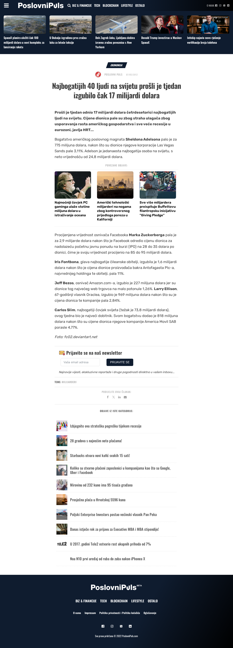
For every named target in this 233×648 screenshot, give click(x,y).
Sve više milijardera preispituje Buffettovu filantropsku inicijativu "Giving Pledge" (158, 208)
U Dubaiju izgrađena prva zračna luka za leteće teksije (68, 40)
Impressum (90, 613)
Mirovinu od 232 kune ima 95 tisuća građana (101, 485)
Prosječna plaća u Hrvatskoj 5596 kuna (97, 499)
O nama (210, 5)
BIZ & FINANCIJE (82, 5)
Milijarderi (69, 382)
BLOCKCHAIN (111, 5)
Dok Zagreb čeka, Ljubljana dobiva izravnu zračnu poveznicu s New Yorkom (115, 42)
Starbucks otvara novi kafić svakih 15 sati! (100, 455)
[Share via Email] (125, 398)
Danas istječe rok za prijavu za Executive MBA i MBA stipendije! (114, 529)
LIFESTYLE (127, 5)
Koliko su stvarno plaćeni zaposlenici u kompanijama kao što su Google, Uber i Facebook (120, 470)
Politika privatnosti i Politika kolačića (119, 613)
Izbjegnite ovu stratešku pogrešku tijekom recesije (105, 426)
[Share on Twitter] (113, 398)
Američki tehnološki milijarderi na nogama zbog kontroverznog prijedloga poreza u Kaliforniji (114, 211)
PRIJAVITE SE (120, 362)
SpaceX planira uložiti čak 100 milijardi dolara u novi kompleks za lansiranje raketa (24, 42)
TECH (97, 5)
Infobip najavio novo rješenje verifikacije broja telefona (204, 40)
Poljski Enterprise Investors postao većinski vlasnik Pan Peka (113, 514)
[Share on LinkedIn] (119, 398)
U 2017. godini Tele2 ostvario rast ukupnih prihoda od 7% (110, 544)
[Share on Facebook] (108, 398)
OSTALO (140, 5)
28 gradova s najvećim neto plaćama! (96, 440)
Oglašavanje (150, 613)
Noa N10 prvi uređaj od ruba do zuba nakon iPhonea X (107, 558)
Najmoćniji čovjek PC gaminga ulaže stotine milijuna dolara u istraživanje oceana (72, 208)
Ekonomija (116, 65)
